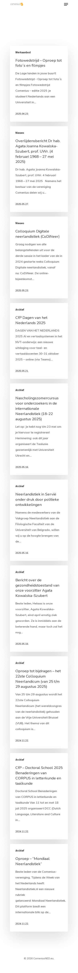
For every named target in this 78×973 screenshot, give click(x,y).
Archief (19, 309)
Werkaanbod (23, 52)
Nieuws (19, 132)
